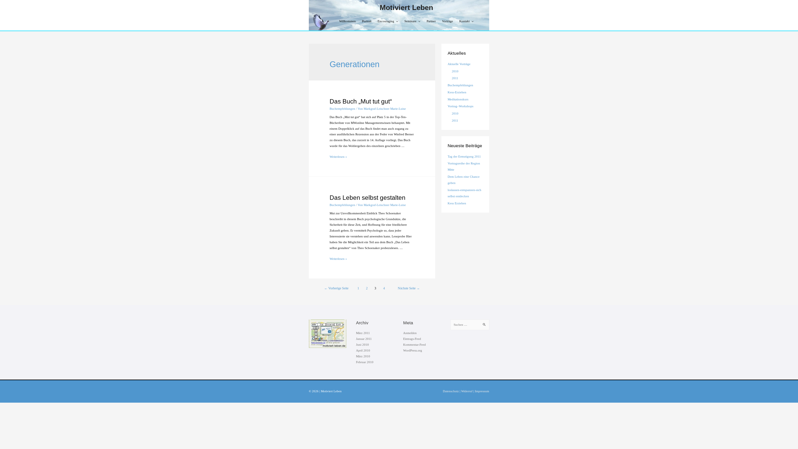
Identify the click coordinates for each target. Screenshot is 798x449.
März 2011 (363, 333)
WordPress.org (412, 350)
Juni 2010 (362, 344)
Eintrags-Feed (412, 338)
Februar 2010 (364, 362)
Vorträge (447, 21)
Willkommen (347, 21)
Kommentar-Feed (414, 344)
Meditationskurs (458, 99)
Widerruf (467, 391)
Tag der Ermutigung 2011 (464, 156)
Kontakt (464, 21)
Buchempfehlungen (342, 108)
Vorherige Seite (336, 288)
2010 (455, 71)
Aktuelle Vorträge (459, 64)
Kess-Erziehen (457, 92)
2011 (455, 78)
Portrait (366, 21)
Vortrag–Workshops (460, 106)
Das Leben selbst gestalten (367, 197)
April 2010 (363, 350)
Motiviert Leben (406, 7)
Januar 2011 (364, 338)
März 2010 (363, 356)
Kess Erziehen (457, 203)
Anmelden (410, 333)
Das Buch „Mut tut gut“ (361, 101)
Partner (431, 21)
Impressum (482, 391)
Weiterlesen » (338, 156)
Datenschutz (451, 391)
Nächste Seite (409, 288)
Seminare (410, 21)
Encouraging (386, 21)
